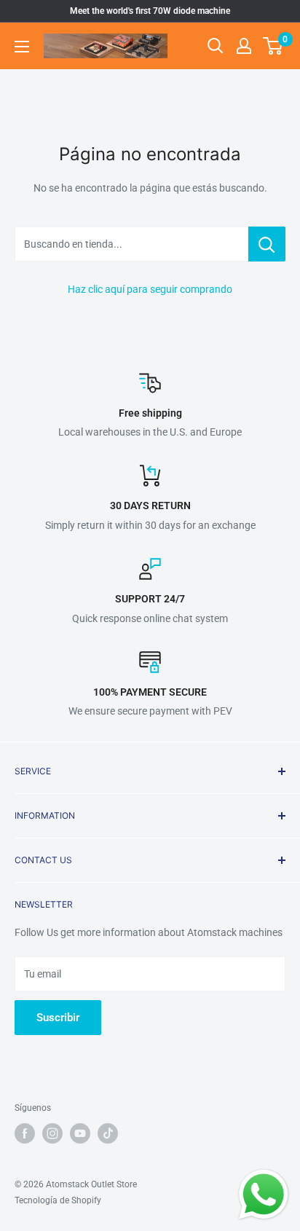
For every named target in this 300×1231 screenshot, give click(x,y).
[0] (273, 46)
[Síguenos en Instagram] (52, 1133)
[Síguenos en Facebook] (25, 1133)
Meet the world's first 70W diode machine (150, 11)
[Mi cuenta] (244, 46)
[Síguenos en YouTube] (80, 1133)
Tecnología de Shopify (58, 1200)
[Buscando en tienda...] (266, 244)
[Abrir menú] (22, 46)
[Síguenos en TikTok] (108, 1133)
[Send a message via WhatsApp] (263, 1194)
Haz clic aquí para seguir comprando (150, 289)
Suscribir (57, 1017)
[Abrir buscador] (216, 46)
